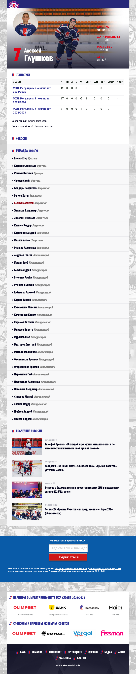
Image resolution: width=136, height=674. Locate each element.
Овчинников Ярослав (34, 359)
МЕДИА (108, 652)
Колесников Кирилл (33, 314)
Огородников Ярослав (34, 366)
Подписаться (68, 557)
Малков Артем (28, 240)
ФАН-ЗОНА (65, 658)
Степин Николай (28, 173)
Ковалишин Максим (33, 307)
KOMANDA (37, 652)
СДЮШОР (93, 652)
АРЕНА (121, 652)
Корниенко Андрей (31, 232)
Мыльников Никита (33, 351)
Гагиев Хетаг (27, 195)
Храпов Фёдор (30, 404)
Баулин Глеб (29, 262)
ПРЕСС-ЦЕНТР (75, 652)
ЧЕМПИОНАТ (55, 652)
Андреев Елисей (31, 255)
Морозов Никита (31, 329)
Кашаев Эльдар (29, 225)
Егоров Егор (25, 158)
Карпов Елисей (30, 299)
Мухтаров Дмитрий (33, 344)
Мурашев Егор (30, 337)
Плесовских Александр (35, 381)
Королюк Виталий (32, 322)
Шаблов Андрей (31, 411)
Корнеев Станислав (30, 165)
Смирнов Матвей (32, 396)
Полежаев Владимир (34, 389)
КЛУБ (23, 652)
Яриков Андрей (31, 418)
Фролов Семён (27, 180)
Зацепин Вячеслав (31, 217)
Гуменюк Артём (31, 277)
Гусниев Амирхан (32, 284)
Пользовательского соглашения (71, 568)
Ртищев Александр (31, 247)
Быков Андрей (30, 270)
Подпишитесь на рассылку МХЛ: (67, 540)
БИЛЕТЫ (81, 658)
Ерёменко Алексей (32, 292)
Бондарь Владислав (31, 188)
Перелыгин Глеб (31, 374)
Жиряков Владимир (31, 210)
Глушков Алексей (30, 203)
